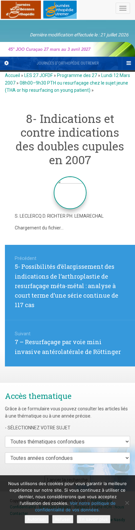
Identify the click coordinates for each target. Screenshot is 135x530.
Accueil (12, 75)
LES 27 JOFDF (38, 75)
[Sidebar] (6, 63)
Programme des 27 (77, 75)
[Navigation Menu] (128, 63)
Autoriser (36, 519)
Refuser (63, 519)
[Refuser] (127, 503)
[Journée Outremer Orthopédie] (39, 8)
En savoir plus (93, 519)
